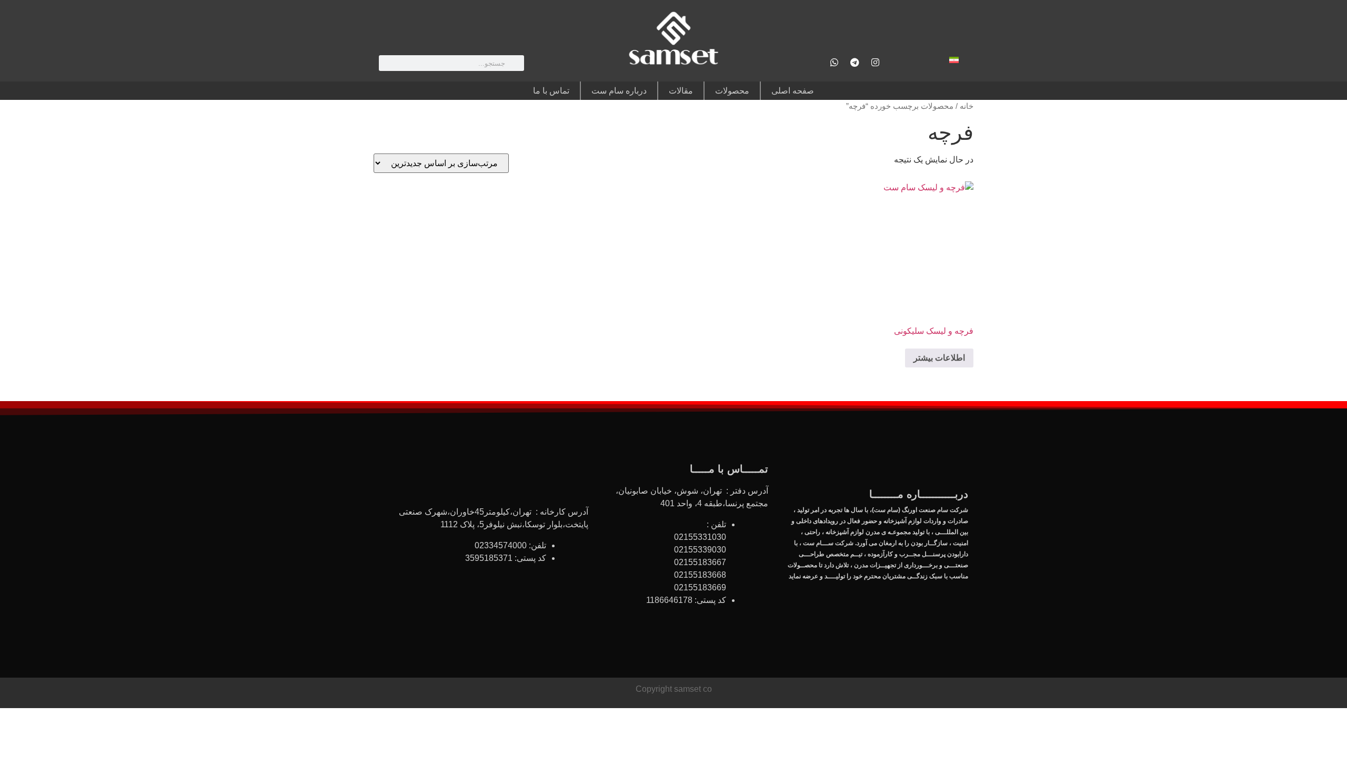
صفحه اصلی (792, 90)
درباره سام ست (619, 90)
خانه (966, 106)
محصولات (732, 90)
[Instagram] (875, 62)
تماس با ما (551, 90)
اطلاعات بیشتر (939, 357)
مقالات (681, 90)
